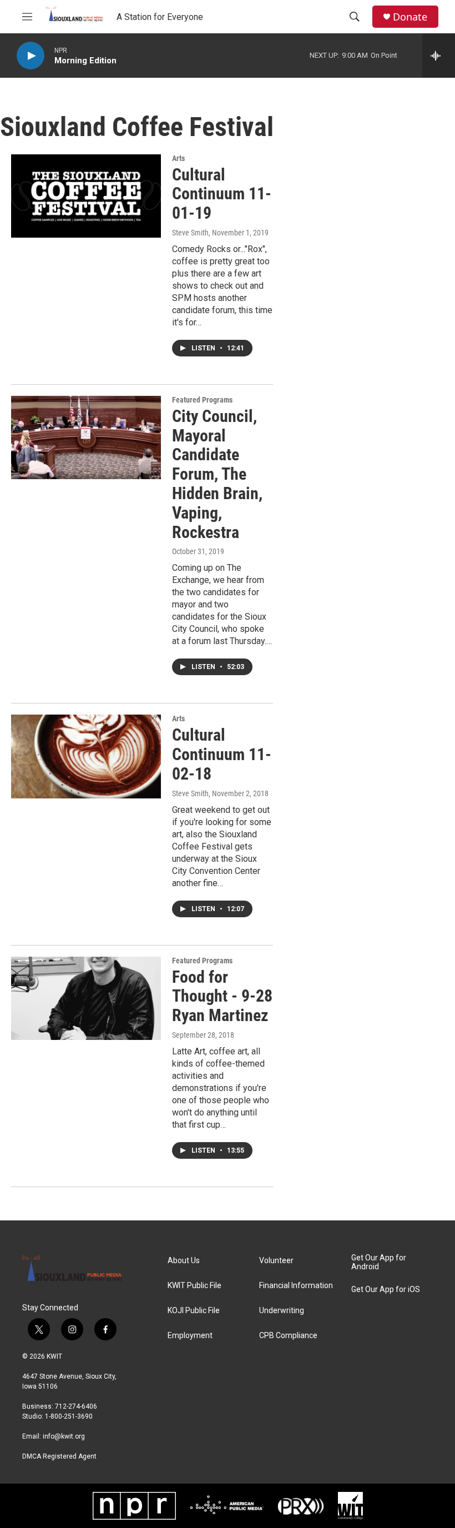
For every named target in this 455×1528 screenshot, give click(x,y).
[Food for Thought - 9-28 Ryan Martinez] (86, 998)
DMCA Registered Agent (59, 1456)
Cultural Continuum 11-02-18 (221, 754)
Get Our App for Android (378, 1262)
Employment (190, 1335)
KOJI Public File (194, 1310)
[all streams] (438, 55)
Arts (178, 158)
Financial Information (296, 1285)
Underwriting (281, 1310)
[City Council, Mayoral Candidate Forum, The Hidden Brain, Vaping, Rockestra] (86, 437)
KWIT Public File (194, 1285)
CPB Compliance (288, 1335)
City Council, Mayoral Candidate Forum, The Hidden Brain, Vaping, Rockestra (217, 474)
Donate (410, 17)
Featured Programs (202, 399)
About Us (184, 1260)
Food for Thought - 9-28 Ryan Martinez (222, 996)
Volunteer (276, 1260)
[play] (30, 55)
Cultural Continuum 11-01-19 (221, 194)
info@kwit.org (64, 1436)
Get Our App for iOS (385, 1289)
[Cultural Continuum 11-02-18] (86, 756)
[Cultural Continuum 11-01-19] (86, 196)
